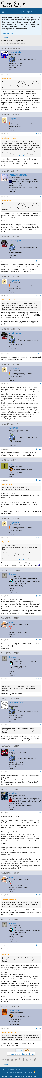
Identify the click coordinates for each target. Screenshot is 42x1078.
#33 (39, 679)
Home (30, 1072)
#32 (39, 640)
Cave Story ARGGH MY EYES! (12, 1069)
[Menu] (2, 12)
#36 (39, 812)
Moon (11, 622)
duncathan (14, 427)
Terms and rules (7, 1072)
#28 (39, 449)
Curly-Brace (14, 118)
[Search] (39, 12)
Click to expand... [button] (21, 155)
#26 (39, 353)
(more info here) (8, 33)
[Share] (36, 74)
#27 (39, 384)
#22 (39, 134)
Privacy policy (17, 1072)
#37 (39, 895)
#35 (39, 772)
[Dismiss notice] (39, 17)
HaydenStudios (16, 52)
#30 (39, 538)
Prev (20, 1050)
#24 (39, 261)
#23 (39, 196)
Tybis (11, 464)
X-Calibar (13, 793)
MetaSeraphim (15, 240)
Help (24, 1072)
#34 (39, 724)
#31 (39, 596)
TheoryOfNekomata (9, 43)
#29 (39, 480)
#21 (39, 74)
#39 (39, 1028)
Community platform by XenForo (19, 1076)
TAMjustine (14, 1010)
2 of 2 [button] (27, 1050)
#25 (39, 296)
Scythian (12, 574)
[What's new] (35, 12)
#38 (39, 945)
